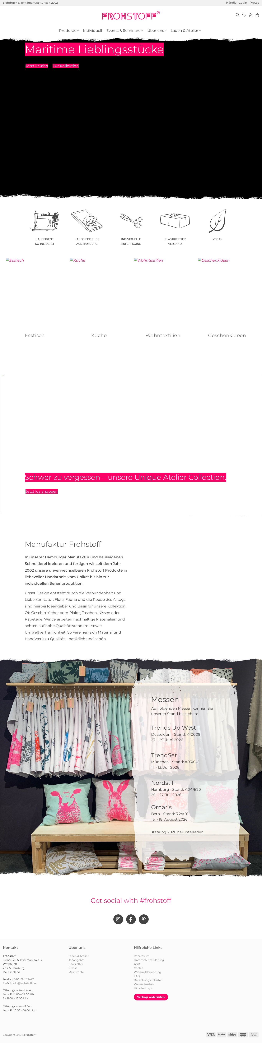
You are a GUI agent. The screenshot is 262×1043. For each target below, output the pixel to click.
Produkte (67, 30)
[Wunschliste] (244, 15)
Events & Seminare (123, 30)
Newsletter (75, 964)
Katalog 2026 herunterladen (178, 832)
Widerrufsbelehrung (147, 972)
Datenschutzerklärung (149, 960)
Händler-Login (236, 2)
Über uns (155, 30)
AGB (137, 964)
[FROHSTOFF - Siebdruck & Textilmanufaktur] (131, 15)
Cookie (138, 968)
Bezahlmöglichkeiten (148, 980)
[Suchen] (238, 15)
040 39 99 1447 (24, 979)
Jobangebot (76, 960)
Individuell (92, 30)
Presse (254, 2)
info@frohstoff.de (24, 983)
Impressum (141, 956)
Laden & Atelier (184, 30)
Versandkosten (144, 984)
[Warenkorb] (257, 15)
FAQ (137, 976)
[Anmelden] (251, 15)
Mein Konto (76, 972)
